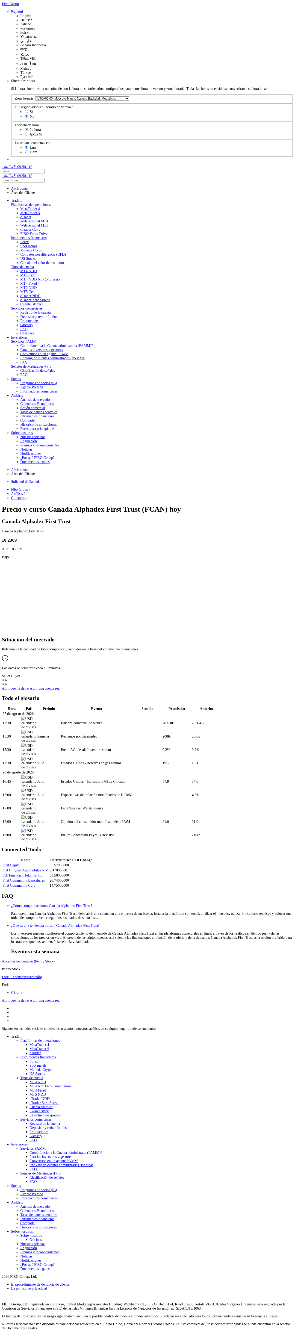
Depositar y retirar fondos (38, 317)
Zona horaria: (24, 98)
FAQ (24, 329)
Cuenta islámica (31, 304)
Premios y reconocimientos (39, 445)
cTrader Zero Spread (35, 300)
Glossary (26, 325)
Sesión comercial (32, 408)
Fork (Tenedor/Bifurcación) (22, 977)
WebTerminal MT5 (34, 225)
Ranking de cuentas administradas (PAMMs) (52, 358)
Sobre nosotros (22, 433)
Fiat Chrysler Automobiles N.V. (26, 870)
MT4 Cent (27, 275)
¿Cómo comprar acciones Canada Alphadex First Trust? (51, 906)
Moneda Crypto (31, 250)
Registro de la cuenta (35, 312)
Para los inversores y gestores (41, 350)
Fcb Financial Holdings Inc (22, 875)
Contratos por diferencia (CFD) (43, 254)
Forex (24, 242)
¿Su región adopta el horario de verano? (44, 107)
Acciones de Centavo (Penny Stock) (28, 961)
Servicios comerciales (26, 308)
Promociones (29, 321)
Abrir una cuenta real (45, 688)
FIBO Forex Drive (33, 234)
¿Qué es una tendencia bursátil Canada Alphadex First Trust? (55, 925)
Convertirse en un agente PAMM (44, 354)
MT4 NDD (28, 271)
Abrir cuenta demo (15, 688)
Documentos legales (35, 462)
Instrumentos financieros (29, 238)
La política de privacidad (29, 1288)
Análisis (17, 395)
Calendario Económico (37, 404)
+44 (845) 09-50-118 (17, 167)
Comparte (27, 420)
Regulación (28, 441)
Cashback (27, 333)
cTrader (25, 217)
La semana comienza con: (33, 143)
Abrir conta (19, 188)
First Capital (11, 865)
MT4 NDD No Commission (41, 279)
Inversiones (19, 337)
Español (17, 12)
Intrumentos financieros (37, 416)
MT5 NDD (28, 287)
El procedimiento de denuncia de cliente (40, 1284)
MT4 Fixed (28, 283)
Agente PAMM (31, 387)
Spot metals (28, 246)
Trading (16, 200)
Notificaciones (30, 453)
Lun (33, 147)
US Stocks (28, 258)
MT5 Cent (27, 292)
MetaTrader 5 (30, 213)
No (32, 116)
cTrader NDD (30, 296)
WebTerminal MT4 (34, 221)
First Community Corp (19, 885)
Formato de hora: (27, 125)
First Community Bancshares (24, 880)
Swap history (39, 1111)
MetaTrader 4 (30, 209)
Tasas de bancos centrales (38, 412)
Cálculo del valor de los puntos (42, 263)
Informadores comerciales (39, 391)
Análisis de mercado (35, 399)
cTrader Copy (30, 229)
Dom (33, 152)
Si (31, 112)
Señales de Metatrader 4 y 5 (31, 366)
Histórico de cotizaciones (38, 424)
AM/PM (36, 134)
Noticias (26, 449)
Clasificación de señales (37, 370)
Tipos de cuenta (22, 267)
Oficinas (36, 1240)
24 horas (36, 130)
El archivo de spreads (45, 1115)
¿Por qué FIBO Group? (37, 458)
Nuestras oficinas (32, 437)
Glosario (17, 993)
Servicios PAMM (23, 341)
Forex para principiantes (37, 429)
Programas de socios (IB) (38, 383)
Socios (16, 379)
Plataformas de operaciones (31, 205)
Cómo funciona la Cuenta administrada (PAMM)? (56, 346)
